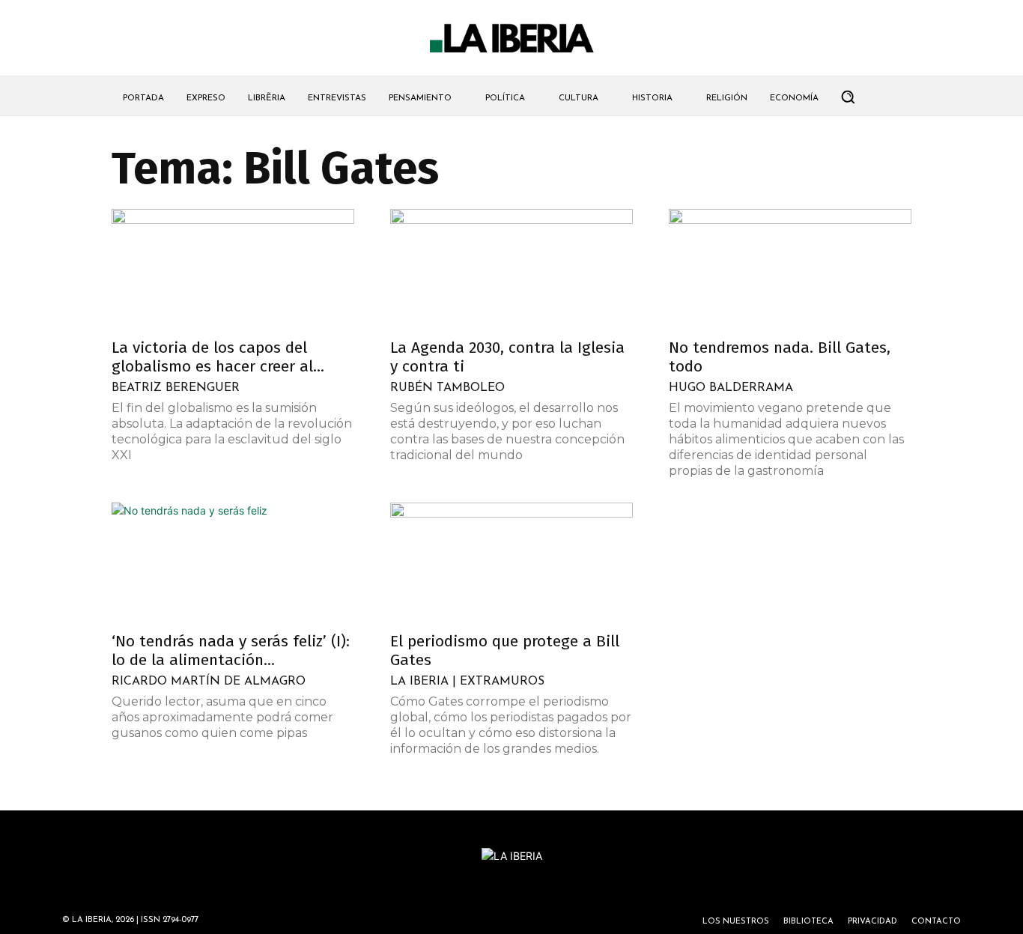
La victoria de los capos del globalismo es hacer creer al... (218, 357)
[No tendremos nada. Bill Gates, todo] (790, 269)
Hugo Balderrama (731, 388)
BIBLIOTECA (808, 922)
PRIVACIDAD (872, 922)
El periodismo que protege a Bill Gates (504, 650)
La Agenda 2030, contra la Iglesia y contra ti (507, 357)
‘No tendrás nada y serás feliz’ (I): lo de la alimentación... (231, 650)
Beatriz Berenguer (176, 388)
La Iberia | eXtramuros (467, 682)
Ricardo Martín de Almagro (209, 682)
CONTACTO (936, 922)
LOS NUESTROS (735, 922)
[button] (848, 97)
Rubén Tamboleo (447, 388)
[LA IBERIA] (511, 38)
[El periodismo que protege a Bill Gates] (511, 562)
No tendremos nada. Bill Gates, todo (779, 357)
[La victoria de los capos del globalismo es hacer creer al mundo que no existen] (233, 269)
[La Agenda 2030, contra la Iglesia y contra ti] (511, 269)
